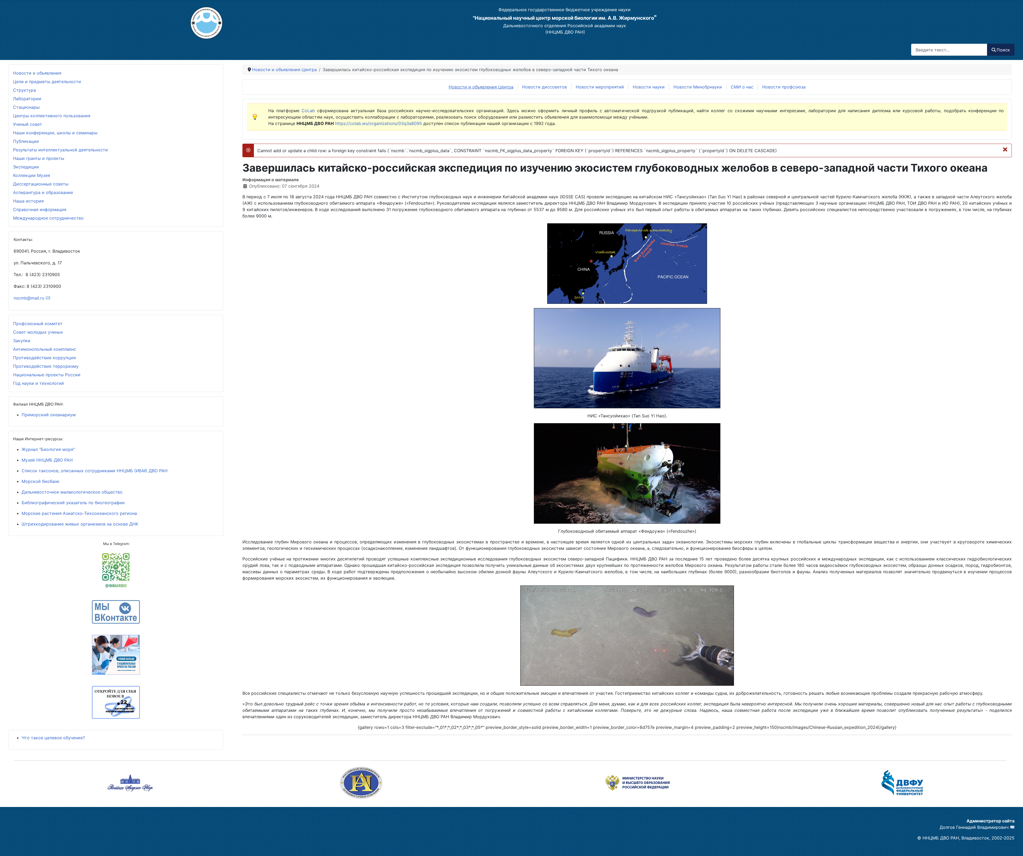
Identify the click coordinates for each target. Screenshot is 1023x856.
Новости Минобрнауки (697, 87)
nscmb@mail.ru (29, 298)
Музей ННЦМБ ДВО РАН (47, 460)
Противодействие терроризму (46, 366)
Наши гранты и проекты (38, 158)
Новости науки (649, 87)
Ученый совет (27, 124)
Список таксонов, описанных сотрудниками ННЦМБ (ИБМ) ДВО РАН (95, 470)
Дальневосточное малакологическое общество (72, 492)
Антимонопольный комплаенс (44, 349)
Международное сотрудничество (48, 218)
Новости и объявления (37, 73)
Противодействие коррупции (44, 357)
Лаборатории (27, 98)
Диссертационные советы (40, 184)
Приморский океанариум (49, 414)
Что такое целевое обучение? (53, 737)
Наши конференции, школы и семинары (55, 132)
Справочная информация (39, 209)
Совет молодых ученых (38, 332)
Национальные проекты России (46, 374)
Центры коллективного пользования (51, 115)
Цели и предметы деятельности (47, 81)
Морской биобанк (40, 481)
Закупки (21, 340)
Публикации (26, 141)
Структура (24, 90)
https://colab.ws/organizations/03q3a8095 (378, 123)
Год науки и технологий (38, 383)
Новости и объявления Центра (481, 87)
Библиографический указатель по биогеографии (73, 502)
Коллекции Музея (31, 175)
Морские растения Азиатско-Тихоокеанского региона (79, 513)
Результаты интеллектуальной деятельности (60, 149)
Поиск (1003, 50)
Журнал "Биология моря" (48, 449)
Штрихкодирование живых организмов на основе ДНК (80, 524)
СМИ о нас (742, 87)
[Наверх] (506, 846)
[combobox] (949, 50)
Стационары (26, 107)
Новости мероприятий (600, 87)
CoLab (308, 110)
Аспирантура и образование (43, 192)
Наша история (28, 201)
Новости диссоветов (544, 87)
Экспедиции (26, 166)
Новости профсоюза (784, 87)
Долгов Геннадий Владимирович (974, 827)
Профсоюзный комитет (38, 323)
